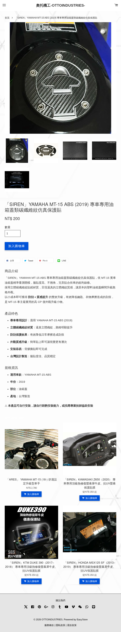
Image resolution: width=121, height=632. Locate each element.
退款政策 (72, 625)
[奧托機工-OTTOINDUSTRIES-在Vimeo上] (73, 608)
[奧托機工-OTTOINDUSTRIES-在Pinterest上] (39, 608)
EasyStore (82, 619)
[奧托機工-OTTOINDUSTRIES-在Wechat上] (80, 608)
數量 (7, 227)
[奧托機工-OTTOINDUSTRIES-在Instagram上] (53, 608)
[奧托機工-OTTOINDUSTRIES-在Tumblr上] (60, 608)
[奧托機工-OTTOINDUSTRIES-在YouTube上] (66, 608)
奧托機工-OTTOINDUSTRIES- (60, 5)
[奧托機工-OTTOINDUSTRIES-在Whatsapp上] (87, 608)
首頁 (7, 17)
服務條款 (49, 625)
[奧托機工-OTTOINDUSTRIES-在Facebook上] (32, 608)
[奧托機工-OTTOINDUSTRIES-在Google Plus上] (46, 608)
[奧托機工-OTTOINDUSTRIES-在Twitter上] (26, 608)
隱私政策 (60, 625)
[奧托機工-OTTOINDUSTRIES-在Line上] (93, 608)
